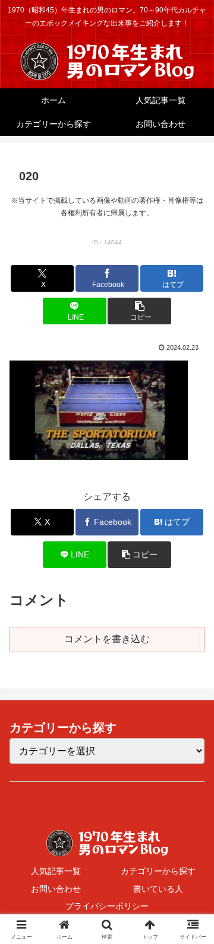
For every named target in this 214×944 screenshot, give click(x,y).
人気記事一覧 (56, 871)
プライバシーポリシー (107, 906)
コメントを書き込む (107, 639)
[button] (139, 311)
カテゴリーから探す (158, 871)
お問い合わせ (56, 889)
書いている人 (158, 889)
